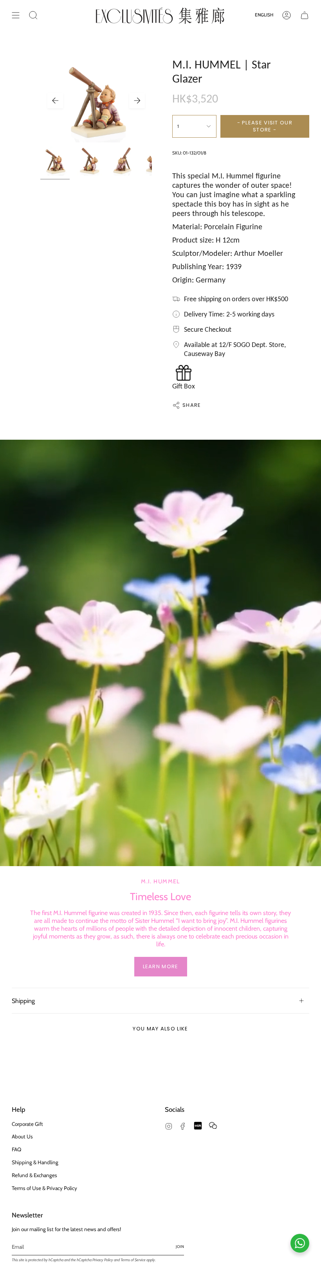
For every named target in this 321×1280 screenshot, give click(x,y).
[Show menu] (15, 15)
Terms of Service (133, 1259)
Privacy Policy (102, 1259)
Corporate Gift (27, 1124)
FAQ (16, 1149)
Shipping (23, 1001)
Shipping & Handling (35, 1162)
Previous (55, 100)
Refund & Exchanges (34, 1175)
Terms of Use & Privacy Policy (44, 1188)
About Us (22, 1136)
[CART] (305, 15)
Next (137, 100)
